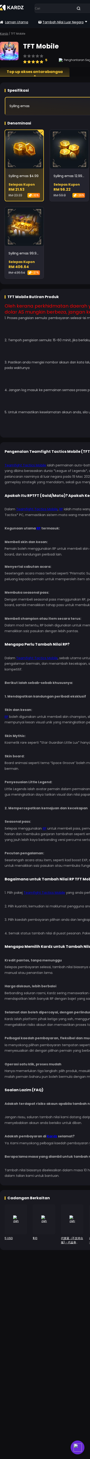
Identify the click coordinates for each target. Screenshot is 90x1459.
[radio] (25, 59)
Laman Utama (16, 22)
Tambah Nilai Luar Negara (63, 22)
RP (61, 509)
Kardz (4, 34)
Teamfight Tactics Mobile (25, 465)
